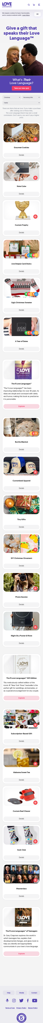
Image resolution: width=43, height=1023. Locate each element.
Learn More (26, 15)
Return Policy (33, 1008)
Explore (21, 406)
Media (21, 993)
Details (21, 155)
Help (8, 993)
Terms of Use (10, 1008)
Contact (34, 993)
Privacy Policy (21, 1008)
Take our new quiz (21, 88)
